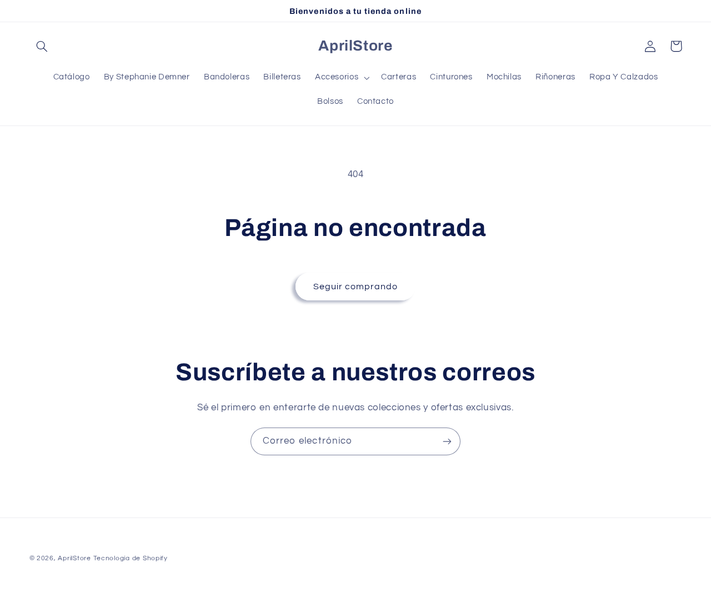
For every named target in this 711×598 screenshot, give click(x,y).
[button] (42, 46)
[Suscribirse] (447, 441)
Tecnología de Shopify (130, 558)
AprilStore (74, 558)
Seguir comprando (355, 286)
